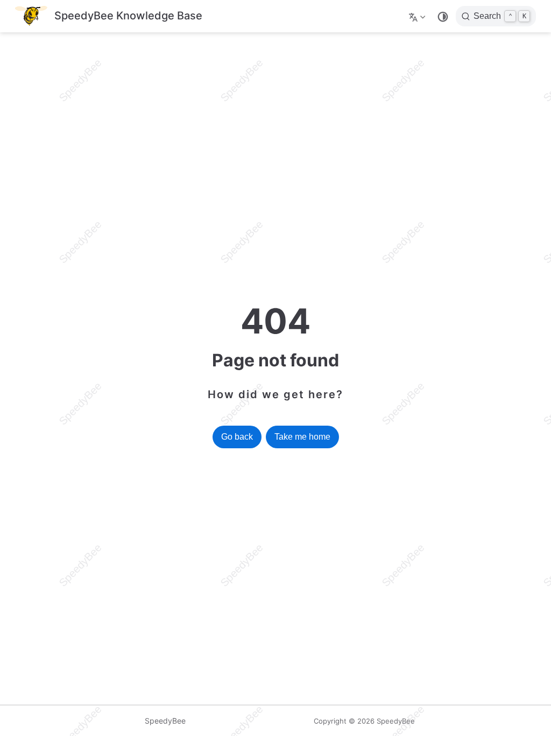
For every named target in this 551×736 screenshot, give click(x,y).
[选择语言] (418, 16)
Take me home (302, 436)
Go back (237, 436)
